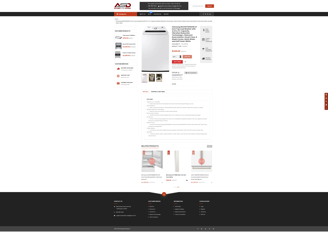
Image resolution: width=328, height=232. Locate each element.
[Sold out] (162, 182)
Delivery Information (180, 212)
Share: (174, 84)
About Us (151, 206)
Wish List (203, 214)
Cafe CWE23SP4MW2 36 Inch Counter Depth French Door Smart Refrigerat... (200, 177)
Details (145, 91)
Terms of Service (153, 217)
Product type (176, 46)
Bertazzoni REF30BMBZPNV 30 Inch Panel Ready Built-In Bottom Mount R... (151, 177)
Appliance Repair (179, 209)
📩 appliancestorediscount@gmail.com (170, 6)
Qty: (174, 56)
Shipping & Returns (158, 91)
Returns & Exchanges (154, 214)
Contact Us (152, 212)
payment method (127, 82)
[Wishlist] (185, 62)
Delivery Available (127, 68)
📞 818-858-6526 (151, 6)
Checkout (203, 212)
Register (203, 209)
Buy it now (177, 62)
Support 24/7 (125, 75)
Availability (176, 44)
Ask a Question (191, 73)
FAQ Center (178, 206)
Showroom (152, 209)
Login (202, 206)
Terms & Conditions (180, 214)
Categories (122, 14)
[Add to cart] (186, 180)
